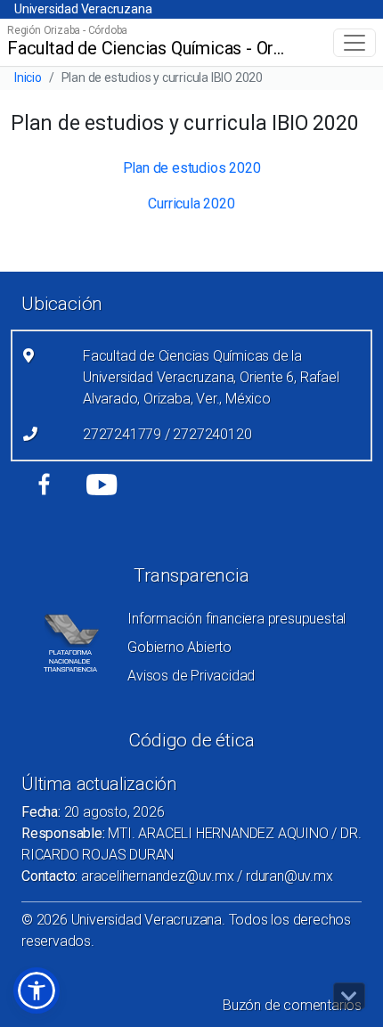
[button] (36, 990)
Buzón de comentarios (292, 1005)
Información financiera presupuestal (236, 618)
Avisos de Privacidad (191, 675)
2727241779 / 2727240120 (167, 434)
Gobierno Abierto (179, 647)
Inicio (28, 77)
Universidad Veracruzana (82, 9)
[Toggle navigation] (354, 43)
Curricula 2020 (191, 203)
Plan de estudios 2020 (192, 167)
